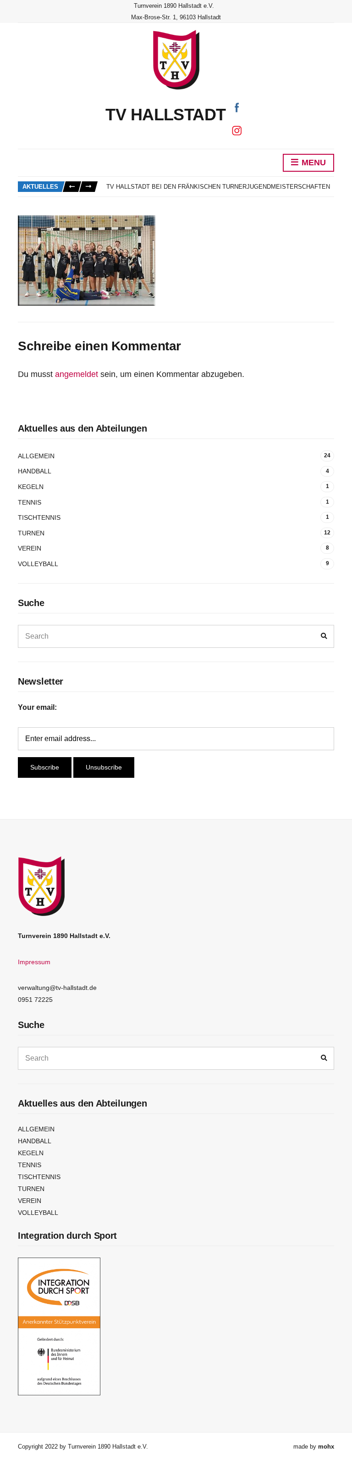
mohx (326, 1446)
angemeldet (76, 374)
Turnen (31, 533)
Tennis (29, 502)
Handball (34, 471)
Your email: (37, 707)
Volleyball (38, 564)
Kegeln (31, 486)
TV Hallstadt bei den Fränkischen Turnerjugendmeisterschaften (218, 186)
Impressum (34, 962)
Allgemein (36, 456)
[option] (220, 187)
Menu (312, 162)
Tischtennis (39, 517)
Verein (29, 548)
